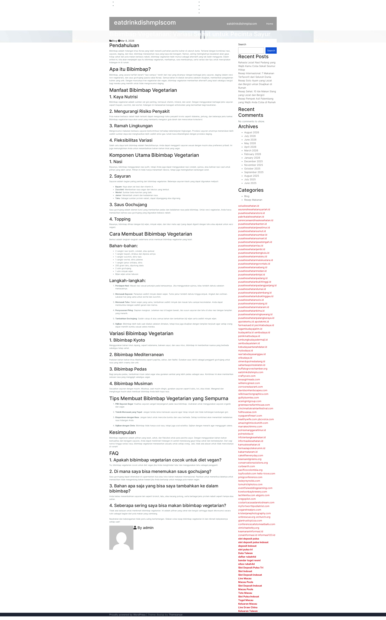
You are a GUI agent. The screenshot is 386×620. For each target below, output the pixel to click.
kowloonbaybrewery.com (252, 491)
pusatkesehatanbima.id (251, 310)
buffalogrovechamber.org (252, 368)
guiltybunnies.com (248, 397)
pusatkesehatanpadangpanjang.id (257, 285)
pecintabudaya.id (264, 325)
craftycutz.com (247, 375)
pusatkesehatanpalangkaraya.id (256, 317)
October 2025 (252, 168)
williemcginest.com (249, 383)
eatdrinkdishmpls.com (250, 372)
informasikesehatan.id (250, 440)
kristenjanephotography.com (254, 513)
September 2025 (254, 172)
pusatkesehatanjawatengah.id (255, 241)
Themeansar (175, 614)
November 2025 (253, 164)
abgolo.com (263, 495)
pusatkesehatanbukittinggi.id (254, 281)
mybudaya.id (245, 350)
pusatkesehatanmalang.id (252, 303)
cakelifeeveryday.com (250, 455)
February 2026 (252, 154)
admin (148, 527)
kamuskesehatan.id (249, 444)
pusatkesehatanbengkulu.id (253, 252)
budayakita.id (246, 332)
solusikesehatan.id (248, 205)
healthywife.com (247, 419)
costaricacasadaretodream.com (256, 502)
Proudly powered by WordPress (127, 614)
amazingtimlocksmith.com (253, 422)
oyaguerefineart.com (250, 415)
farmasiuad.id (246, 325)
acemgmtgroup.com (249, 401)
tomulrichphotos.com (250, 484)
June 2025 (250, 183)
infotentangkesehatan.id (252, 437)
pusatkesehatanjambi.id (251, 249)
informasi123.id (266, 534)
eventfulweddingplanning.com (255, 487)
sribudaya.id (245, 357)
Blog (114, 40)
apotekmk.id (262, 321)
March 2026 (251, 150)
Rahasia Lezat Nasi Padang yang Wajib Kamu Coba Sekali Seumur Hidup (256, 66)
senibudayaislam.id (249, 343)
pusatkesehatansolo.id (251, 299)
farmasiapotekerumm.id (251, 448)
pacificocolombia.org (250, 469)
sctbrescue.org (246, 516)
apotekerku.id (246, 321)
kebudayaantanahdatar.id (252, 346)
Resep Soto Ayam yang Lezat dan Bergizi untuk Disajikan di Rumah (255, 84)
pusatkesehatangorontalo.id (254, 263)
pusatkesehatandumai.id (252, 288)
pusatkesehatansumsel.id (252, 238)
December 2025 (253, 161)
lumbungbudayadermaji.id (253, 339)
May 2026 (250, 143)
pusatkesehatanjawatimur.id (254, 227)
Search (242, 44)
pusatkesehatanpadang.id (252, 278)
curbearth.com (246, 466)
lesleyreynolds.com (249, 480)
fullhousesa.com (247, 411)
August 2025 (251, 175)
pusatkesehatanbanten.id (252, 223)
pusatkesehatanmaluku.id (252, 256)
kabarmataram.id (248, 451)
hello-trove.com (266, 473)
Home (269, 23)
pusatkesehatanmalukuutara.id (255, 260)
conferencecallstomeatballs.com (256, 524)
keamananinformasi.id (250, 531)
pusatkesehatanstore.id (251, 213)
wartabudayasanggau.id (252, 354)
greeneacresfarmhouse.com (254, 404)
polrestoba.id (245, 433)
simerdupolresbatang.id (251, 361)
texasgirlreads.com (249, 379)
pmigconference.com (250, 477)
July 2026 (250, 135)
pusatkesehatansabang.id (252, 267)
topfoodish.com (247, 473)
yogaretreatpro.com (249, 509)
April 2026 (250, 146)
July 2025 (250, 179)
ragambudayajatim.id (250, 328)
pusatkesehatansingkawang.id (255, 314)
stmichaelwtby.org (248, 527)
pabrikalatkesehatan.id (251, 216)
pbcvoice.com (266, 419)
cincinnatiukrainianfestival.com (255, 408)
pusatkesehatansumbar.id (252, 234)
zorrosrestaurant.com (250, 386)
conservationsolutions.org (253, 462)
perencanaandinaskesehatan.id (255, 220)
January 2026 (252, 157)
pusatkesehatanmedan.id (252, 270)
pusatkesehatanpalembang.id (255, 292)
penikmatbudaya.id (249, 336)
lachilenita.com (246, 495)
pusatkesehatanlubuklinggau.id (255, 296)
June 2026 (250, 139)
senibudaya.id (262, 332)
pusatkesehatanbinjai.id (251, 274)
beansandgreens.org (249, 459)
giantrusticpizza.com (250, 520)
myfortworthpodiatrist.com (253, 506)
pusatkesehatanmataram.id (253, 307)
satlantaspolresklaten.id (251, 364)
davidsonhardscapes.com (252, 390)
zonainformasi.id (247, 534)
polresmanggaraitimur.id (252, 430)
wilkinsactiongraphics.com (253, 393)
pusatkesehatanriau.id (250, 245)
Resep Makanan (253, 199)
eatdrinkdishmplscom (145, 22)
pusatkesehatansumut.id (252, 231)
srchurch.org (263, 516)
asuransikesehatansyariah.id (254, 209)
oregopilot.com (247, 498)
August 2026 (251, 132)
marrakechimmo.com (250, 426)
